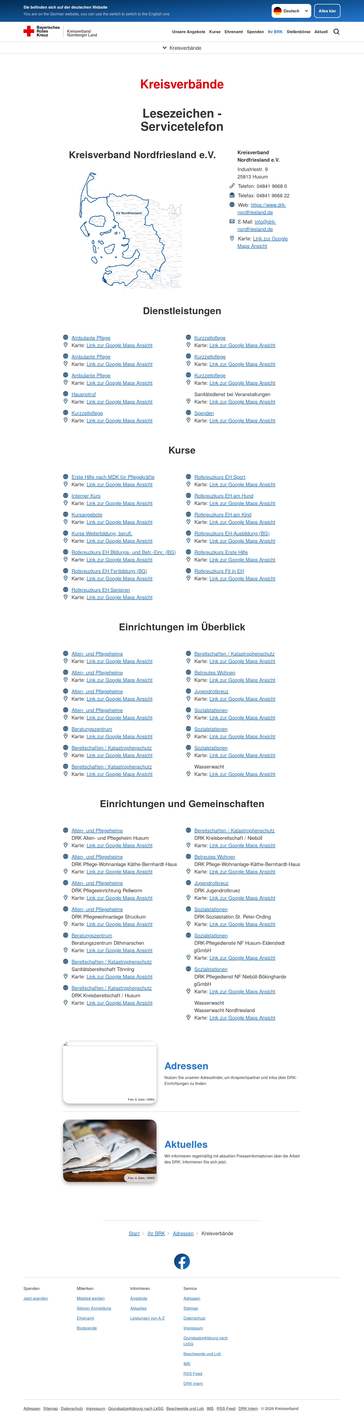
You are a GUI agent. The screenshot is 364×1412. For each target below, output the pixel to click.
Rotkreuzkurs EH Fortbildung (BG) (109, 570)
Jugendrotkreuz (211, 691)
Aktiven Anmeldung (94, 1308)
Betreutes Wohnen (214, 672)
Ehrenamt (234, 31)
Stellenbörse (299, 31)
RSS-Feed (192, 1373)
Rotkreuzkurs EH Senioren (101, 589)
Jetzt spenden (36, 1298)
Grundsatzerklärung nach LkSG (205, 1341)
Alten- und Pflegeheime (97, 653)
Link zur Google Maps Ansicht (262, 242)
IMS (186, 1363)
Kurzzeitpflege (87, 412)
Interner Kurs (86, 495)
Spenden (255, 31)
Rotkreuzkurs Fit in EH (219, 570)
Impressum (193, 1328)
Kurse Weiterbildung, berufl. (102, 533)
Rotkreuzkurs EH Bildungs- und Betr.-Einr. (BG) (124, 552)
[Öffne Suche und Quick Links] (336, 32)
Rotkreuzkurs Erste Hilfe (221, 552)
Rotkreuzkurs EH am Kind (222, 514)
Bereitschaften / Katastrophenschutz (112, 747)
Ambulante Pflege (91, 337)
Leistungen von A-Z (147, 1318)
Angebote (138, 1298)
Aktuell (321, 31)
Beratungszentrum (92, 728)
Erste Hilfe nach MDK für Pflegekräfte (113, 476)
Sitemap (190, 1308)
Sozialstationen (211, 710)
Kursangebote (87, 514)
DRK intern (193, 1383)
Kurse (215, 31)
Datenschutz (194, 1318)
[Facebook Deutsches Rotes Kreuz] (182, 1261)
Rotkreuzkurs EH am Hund (223, 495)
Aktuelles (186, 1144)
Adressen (186, 1065)
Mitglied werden (91, 1298)
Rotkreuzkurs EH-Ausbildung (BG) (232, 533)
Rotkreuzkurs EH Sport (219, 476)
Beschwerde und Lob (202, 1354)
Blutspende (87, 1328)
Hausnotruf (84, 394)
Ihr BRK (275, 31)
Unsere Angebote (188, 31)
